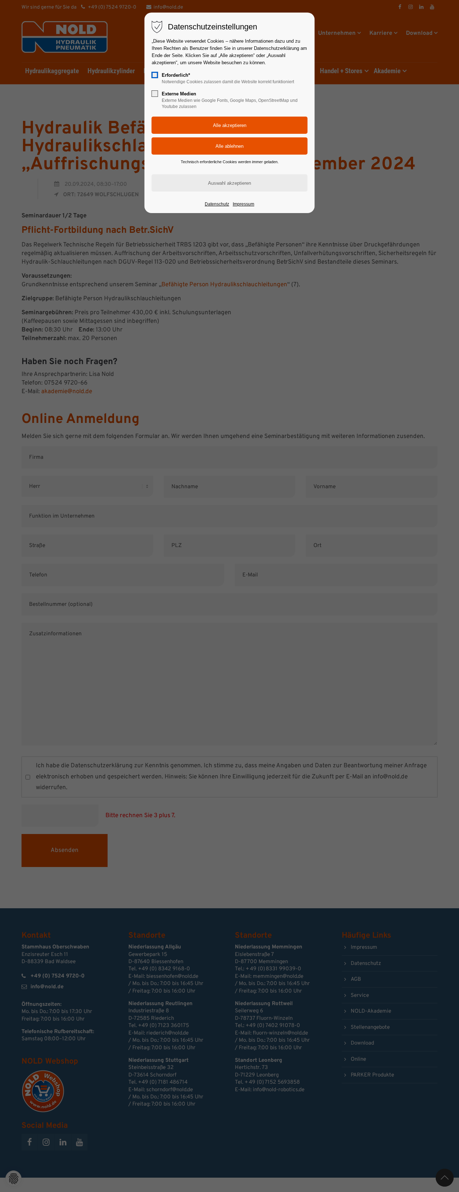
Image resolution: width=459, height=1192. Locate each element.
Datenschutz (217, 204)
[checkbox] (155, 75)
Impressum (243, 204)
